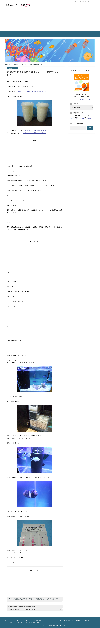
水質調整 (38, 599)
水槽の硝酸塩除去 (38, 598)
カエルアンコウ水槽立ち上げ (28, 598)
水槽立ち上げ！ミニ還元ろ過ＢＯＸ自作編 (34, 130)
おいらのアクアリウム (50, 625)
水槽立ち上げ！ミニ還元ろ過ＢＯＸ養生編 (34, 133)
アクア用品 (33, 599)
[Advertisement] (50, 20)
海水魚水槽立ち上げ (26, 599)
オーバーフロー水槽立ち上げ (15, 598)
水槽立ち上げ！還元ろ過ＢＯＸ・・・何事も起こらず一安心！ (22, 609)
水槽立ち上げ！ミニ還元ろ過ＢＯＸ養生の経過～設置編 (31, 91)
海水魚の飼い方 (46, 598)
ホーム (77, 1)
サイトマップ (92, 1)
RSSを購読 (84, 1)
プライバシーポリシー (50, 33)
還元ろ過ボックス (50, 599)
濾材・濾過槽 (43, 599)
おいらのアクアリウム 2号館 (82, 100)
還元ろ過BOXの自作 (16, 599)
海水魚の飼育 (52, 598)
